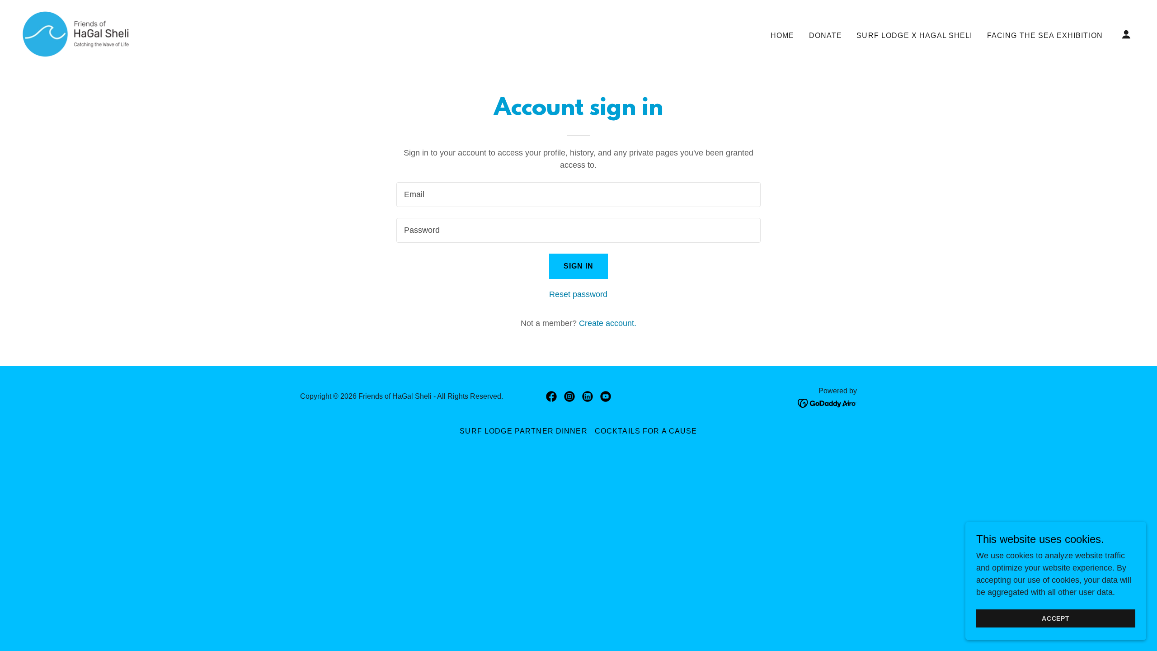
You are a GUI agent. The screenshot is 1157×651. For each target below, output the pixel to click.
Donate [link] (825, 35)
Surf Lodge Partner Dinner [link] (523, 431)
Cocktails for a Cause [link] (646, 431)
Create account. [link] (607, 323)
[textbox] (578, 194)
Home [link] (783, 35)
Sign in (579, 266)
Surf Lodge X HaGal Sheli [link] (914, 35)
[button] (1126, 34)
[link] (75, 33)
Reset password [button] (578, 294)
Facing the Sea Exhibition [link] (1045, 35)
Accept (1056, 618)
